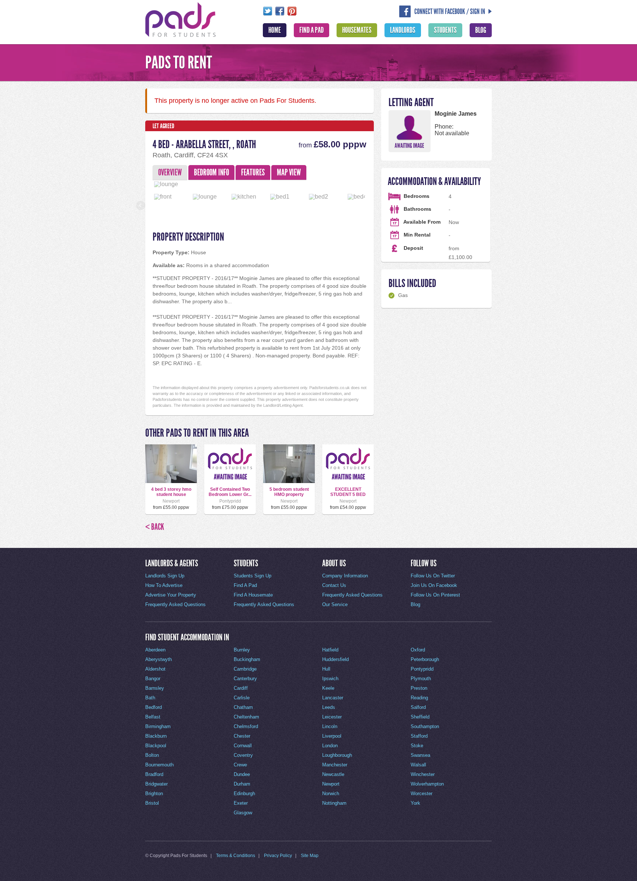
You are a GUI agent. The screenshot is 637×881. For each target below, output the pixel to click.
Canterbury (245, 678)
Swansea (420, 755)
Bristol (152, 803)
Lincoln (329, 726)
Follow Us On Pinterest (435, 595)
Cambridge (245, 669)
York (415, 803)
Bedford (153, 707)
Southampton (425, 726)
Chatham (243, 707)
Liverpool (331, 736)
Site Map (309, 855)
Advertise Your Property (170, 595)
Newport (331, 784)
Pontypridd (422, 669)
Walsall (418, 765)
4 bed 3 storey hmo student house (171, 492)
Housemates (357, 30)
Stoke (417, 745)
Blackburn (156, 736)
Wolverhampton (427, 784)
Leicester (332, 717)
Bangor (152, 678)
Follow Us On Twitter (433, 575)
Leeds (328, 707)
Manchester (334, 765)
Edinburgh (244, 793)
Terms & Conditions (235, 855)
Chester (242, 736)
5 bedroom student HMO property (289, 492)
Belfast (152, 717)
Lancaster (332, 697)
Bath (150, 697)
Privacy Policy (278, 855)
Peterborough (425, 659)
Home (274, 30)
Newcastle (333, 774)
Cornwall (243, 745)
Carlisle (242, 697)
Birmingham (158, 726)
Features (253, 172)
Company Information (345, 575)
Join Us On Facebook (434, 585)
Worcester (421, 793)
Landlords (402, 30)
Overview (170, 172)
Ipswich (330, 678)
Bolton (152, 755)
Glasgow (243, 812)
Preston (419, 688)
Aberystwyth (158, 659)
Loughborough (337, 755)
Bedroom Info (211, 172)
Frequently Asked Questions (175, 604)
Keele (328, 688)
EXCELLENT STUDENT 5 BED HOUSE (348, 495)
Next (377, 182)
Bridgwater (156, 784)
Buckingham (247, 659)
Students (445, 30)
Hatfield (330, 650)
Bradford (154, 774)
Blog (480, 30)
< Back (154, 527)
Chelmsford (246, 726)
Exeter (241, 803)
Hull (326, 669)
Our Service (335, 604)
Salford (418, 707)
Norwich (330, 793)
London (330, 745)
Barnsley (154, 688)
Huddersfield (335, 659)
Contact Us (334, 585)
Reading (419, 697)
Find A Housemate (253, 595)
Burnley (242, 650)
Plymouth (421, 678)
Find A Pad (311, 30)
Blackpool (155, 745)
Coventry (243, 755)
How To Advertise (163, 585)
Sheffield (420, 717)
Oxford (418, 650)
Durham (242, 784)
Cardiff (241, 688)
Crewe (240, 765)
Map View (289, 172)
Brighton (154, 793)
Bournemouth (159, 765)
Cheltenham (246, 717)
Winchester (423, 774)
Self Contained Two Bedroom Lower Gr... (230, 492)
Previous (141, 182)
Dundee (242, 774)
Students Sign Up (252, 575)
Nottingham (334, 803)
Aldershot (155, 669)
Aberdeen (155, 650)
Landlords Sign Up (164, 575)
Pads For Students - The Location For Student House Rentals (180, 19)
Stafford (419, 736)
